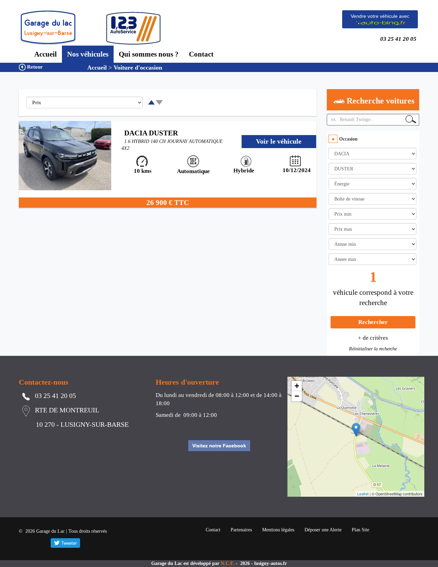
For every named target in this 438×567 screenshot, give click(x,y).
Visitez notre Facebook (219, 445)
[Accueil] (48, 27)
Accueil (45, 54)
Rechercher (373, 322)
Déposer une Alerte (323, 529)
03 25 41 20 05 (399, 39)
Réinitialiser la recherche (373, 348)
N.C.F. (228, 563)
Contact (201, 54)
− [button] (297, 396)
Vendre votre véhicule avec (380, 16)
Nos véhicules (87, 54)
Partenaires (241, 529)
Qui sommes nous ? (149, 54)
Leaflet (363, 493)
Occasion (348, 139)
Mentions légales (278, 529)
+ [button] (297, 386)
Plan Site (360, 529)
